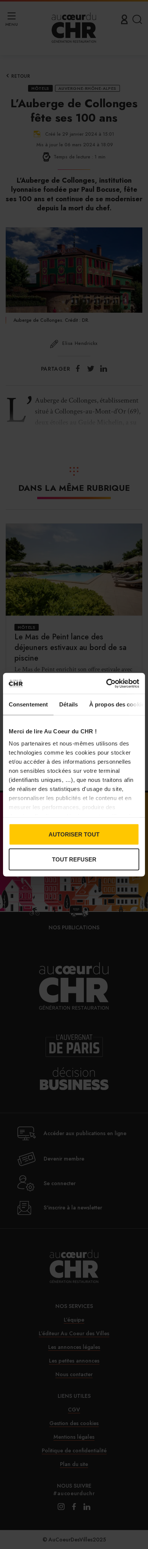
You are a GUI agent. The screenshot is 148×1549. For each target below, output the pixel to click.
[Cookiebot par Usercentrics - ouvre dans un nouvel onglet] (106, 683)
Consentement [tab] (28, 704)
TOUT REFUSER (74, 859)
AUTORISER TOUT (74, 834)
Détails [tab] (68, 704)
